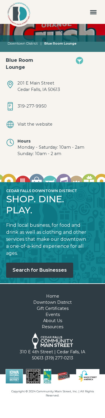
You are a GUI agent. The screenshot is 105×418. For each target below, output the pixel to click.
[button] (93, 12)
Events (53, 314)
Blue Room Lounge (60, 43)
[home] (17, 15)
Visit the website (35, 124)
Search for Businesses (40, 270)
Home (52, 296)
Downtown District (23, 43)
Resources (52, 326)
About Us (52, 320)
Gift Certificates (53, 308)
